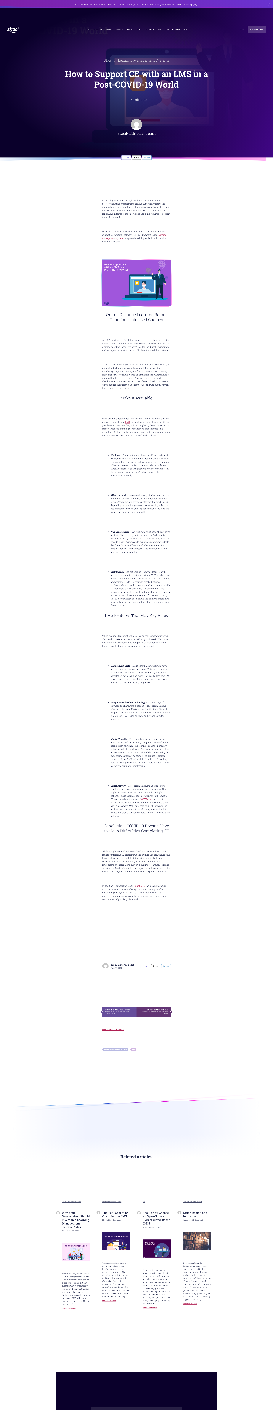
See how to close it (175, 4)
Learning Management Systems (143, 60)
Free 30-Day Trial (256, 29)
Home (88, 29)
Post (137, 157)
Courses (109, 29)
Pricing (130, 29)
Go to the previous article (117, 1011)
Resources (149, 29)
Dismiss (269, 4)
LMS (127, 421)
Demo (139, 29)
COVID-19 (146, 799)
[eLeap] (23, 30)
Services (119, 29)
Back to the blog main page (113, 1029)
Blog (159, 29)
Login (242, 29)
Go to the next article (155, 1011)
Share (127, 157)
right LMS (140, 885)
